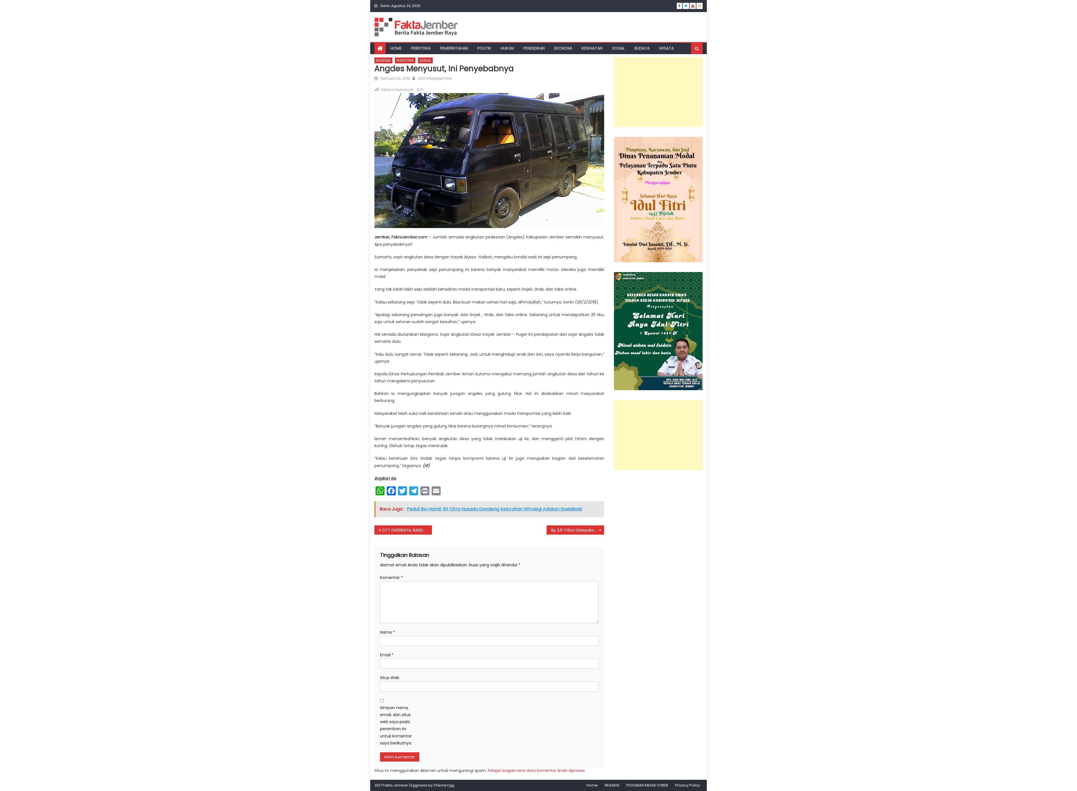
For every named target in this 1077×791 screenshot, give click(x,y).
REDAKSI (612, 785)
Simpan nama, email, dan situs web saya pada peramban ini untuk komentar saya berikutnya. (396, 725)
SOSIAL (618, 48)
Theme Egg (444, 785)
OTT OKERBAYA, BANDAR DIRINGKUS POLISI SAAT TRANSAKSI (407, 530)
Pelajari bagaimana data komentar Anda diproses (536, 770)
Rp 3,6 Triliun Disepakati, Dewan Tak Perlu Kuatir (577, 530)
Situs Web (389, 677)
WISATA (666, 48)
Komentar (391, 577)
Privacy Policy (687, 785)
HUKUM (507, 48)
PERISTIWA (421, 48)
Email (386, 655)
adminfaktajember (435, 78)
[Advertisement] (658, 92)
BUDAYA (642, 48)
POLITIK (484, 48)
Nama (387, 632)
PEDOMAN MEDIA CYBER (647, 785)
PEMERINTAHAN (454, 48)
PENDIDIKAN (534, 48)
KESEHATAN (591, 48)
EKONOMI (563, 48)
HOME (396, 48)
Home (592, 785)
